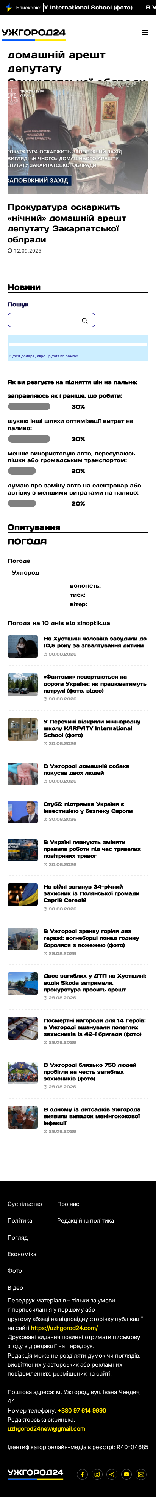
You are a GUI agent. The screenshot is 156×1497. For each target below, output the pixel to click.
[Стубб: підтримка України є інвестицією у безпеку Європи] (23, 818)
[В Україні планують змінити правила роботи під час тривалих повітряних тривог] (23, 856)
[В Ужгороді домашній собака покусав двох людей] (23, 780)
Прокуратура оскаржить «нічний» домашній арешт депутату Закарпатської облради (67, 223)
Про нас (68, 1203)
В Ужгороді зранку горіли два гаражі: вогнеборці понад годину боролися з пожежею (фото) (91, 938)
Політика (20, 1220)
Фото (15, 1270)
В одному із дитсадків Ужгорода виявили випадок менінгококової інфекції (92, 1116)
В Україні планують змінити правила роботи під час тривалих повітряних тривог (92, 849)
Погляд (18, 1237)
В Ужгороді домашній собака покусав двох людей (86, 769)
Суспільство (25, 1203)
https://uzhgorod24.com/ (64, 1328)
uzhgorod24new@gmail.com (46, 1428)
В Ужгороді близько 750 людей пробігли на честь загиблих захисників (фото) (90, 1072)
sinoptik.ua (93, 623)
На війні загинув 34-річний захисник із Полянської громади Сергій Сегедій (91, 893)
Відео (15, 1287)
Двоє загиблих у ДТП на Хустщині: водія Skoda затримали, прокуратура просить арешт (95, 982)
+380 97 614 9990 (82, 1410)
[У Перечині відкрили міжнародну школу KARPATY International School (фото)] (23, 735)
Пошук (18, 304)
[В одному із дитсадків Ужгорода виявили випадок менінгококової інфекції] (23, 1124)
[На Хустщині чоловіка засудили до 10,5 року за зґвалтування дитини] (23, 653)
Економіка (22, 1254)
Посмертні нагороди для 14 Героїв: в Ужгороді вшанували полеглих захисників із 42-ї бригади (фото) (95, 1027)
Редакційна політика (85, 1220)
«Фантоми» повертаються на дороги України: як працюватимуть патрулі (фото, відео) (95, 683)
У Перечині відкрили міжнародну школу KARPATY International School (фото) (92, 728)
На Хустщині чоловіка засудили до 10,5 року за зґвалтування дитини (95, 642)
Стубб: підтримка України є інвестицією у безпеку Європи (88, 807)
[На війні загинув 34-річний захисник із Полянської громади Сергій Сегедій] (23, 901)
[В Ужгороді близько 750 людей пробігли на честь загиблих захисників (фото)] (23, 1079)
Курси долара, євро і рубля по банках (43, 356)
